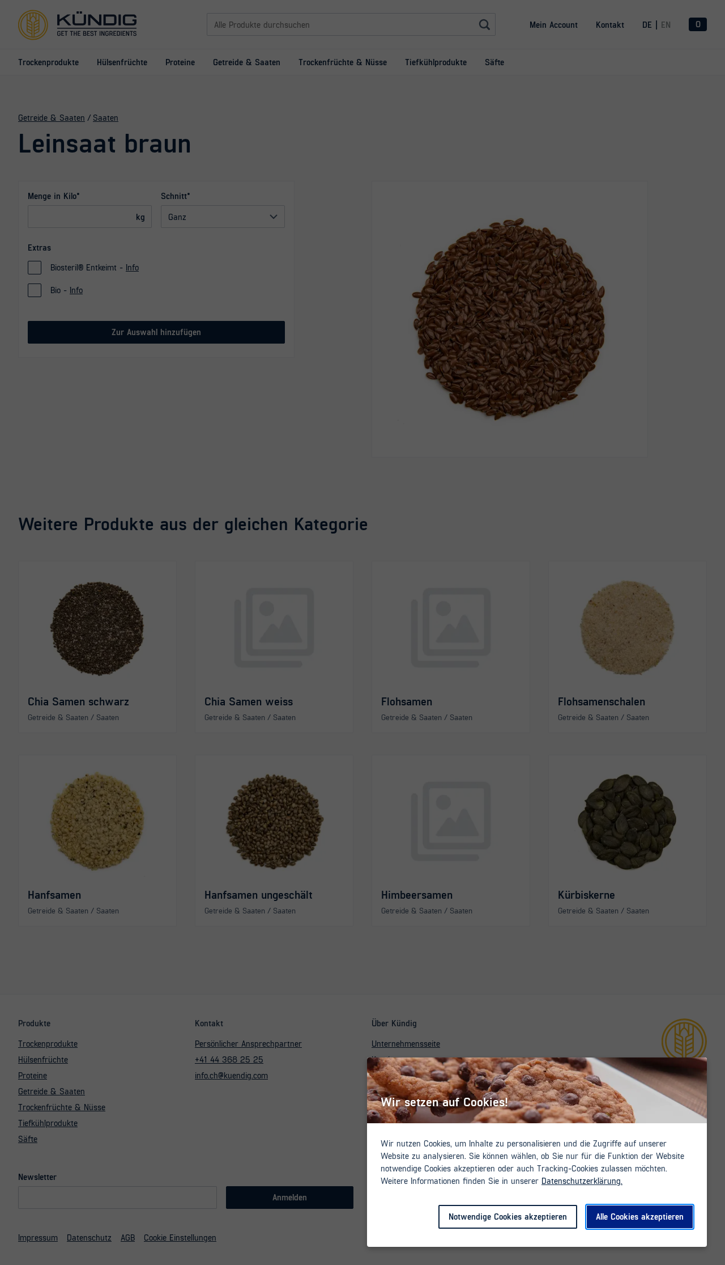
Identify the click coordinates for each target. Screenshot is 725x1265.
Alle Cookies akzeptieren (640, 1216)
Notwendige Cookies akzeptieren (508, 1216)
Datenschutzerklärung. (581, 1180)
